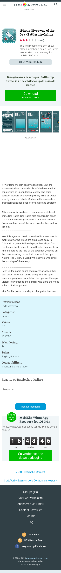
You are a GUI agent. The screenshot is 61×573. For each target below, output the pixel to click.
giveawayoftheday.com (37, 558)
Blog (30, 522)
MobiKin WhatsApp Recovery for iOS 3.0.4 (35, 419)
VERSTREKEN (30, 62)
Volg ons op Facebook (34, 546)
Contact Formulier (30, 510)
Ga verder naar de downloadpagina (30, 456)
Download (30, 95)
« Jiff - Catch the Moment (30, 472)
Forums (30, 516)
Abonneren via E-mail (30, 504)
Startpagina (30, 492)
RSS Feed (34, 534)
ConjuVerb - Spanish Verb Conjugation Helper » (30, 480)
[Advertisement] (30, 19)
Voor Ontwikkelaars (30, 498)
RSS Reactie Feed (33, 540)
